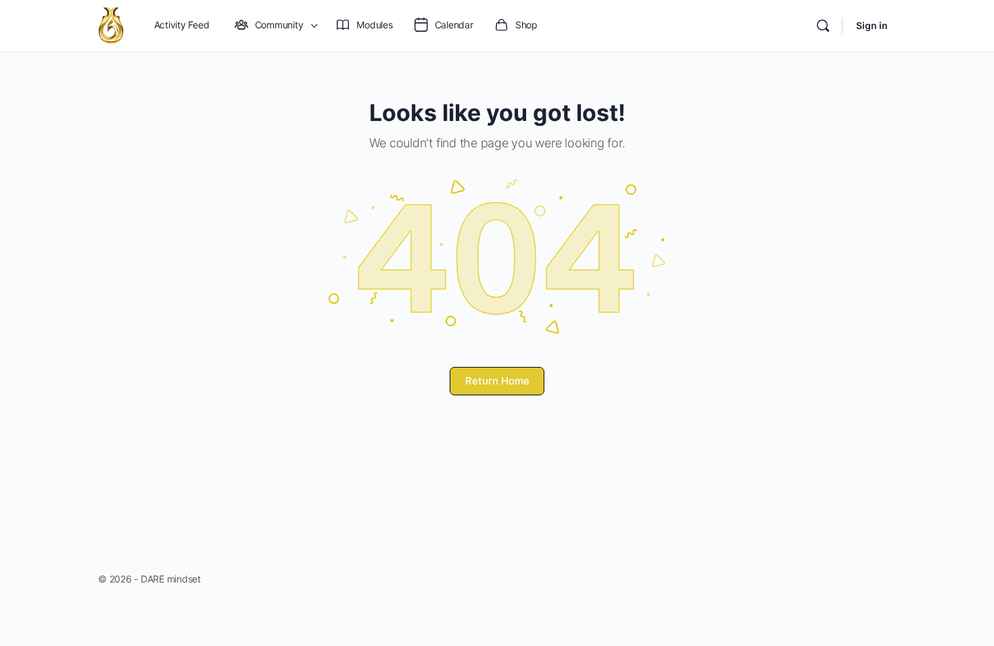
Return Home (497, 380)
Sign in (872, 25)
